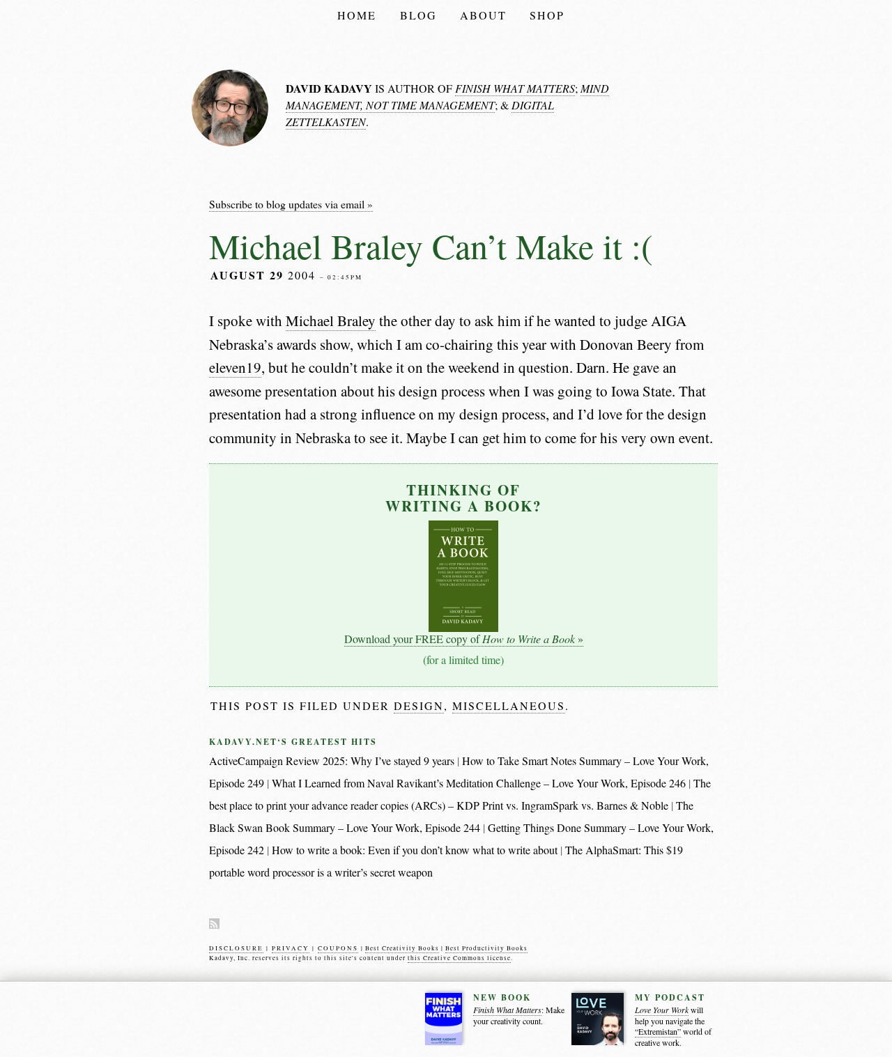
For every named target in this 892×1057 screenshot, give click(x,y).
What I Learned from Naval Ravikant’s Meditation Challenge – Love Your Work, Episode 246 (479, 783)
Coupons (338, 948)
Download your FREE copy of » (463, 638)
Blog (418, 15)
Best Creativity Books (402, 948)
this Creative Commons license (459, 958)
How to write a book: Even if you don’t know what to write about (415, 849)
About (483, 15)
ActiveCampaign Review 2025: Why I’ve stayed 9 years (331, 760)
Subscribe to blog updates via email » (291, 203)
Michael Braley (331, 320)
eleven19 (235, 367)
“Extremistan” (658, 1031)
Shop (547, 15)
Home (356, 15)
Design (419, 705)
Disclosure (236, 948)
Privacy (290, 948)
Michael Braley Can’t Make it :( (431, 245)
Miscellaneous (508, 705)
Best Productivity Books (486, 948)
